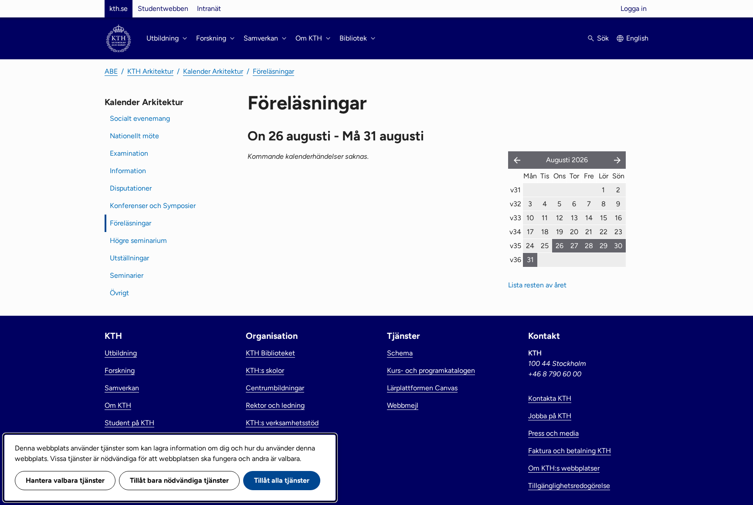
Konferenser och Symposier (153, 205)
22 (603, 232)
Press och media (553, 433)
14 (589, 218)
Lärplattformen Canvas (422, 388)
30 (618, 246)
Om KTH (118, 405)
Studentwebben (163, 8)
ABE (111, 71)
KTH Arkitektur (150, 71)
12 (559, 218)
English (637, 38)
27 (574, 246)
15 (603, 218)
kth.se (118, 8)
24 (530, 246)
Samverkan (122, 388)
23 (618, 232)
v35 (515, 246)
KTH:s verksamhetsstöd (282, 423)
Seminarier (126, 275)
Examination (129, 153)
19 (559, 232)
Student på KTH (129, 423)
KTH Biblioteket (270, 353)
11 (545, 218)
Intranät (209, 8)
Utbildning (121, 353)
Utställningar (129, 258)
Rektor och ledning (275, 405)
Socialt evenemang (140, 118)
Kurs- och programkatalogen (431, 370)
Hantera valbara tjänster (65, 480)
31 (530, 260)
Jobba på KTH (549, 416)
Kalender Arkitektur (213, 71)
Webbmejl (402, 405)
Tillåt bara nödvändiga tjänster (179, 480)
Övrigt (119, 293)
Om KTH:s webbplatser (564, 468)
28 (589, 246)
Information (128, 171)
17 (530, 232)
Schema (400, 353)
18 (545, 232)
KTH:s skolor (265, 370)
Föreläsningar (273, 71)
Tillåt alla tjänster (281, 480)
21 (588, 232)
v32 (515, 204)
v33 (515, 218)
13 (574, 218)
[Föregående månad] (515, 160)
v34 (515, 232)
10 (530, 218)
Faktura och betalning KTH (569, 451)
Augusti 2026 (567, 160)
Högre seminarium (138, 240)
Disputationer (131, 188)
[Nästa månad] (618, 160)
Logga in (634, 8)
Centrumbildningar (275, 388)
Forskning (120, 370)
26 (559, 246)
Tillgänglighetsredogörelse (569, 485)
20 (574, 232)
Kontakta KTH (549, 398)
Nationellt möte (134, 136)
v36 (515, 260)
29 (603, 246)
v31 (515, 190)
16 (618, 218)
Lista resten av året (537, 285)
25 (545, 246)
